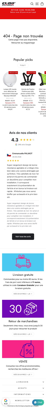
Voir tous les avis (23, 236)
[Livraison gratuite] (23, 262)
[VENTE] (23, 349)
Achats (22, 388)
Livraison (22, 382)
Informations (22, 394)
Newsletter (22, 400)
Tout (23, 65)
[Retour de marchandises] (23, 309)
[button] (38, 402)
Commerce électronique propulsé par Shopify (23, 406)
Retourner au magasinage (23, 43)
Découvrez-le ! (23, 294)
